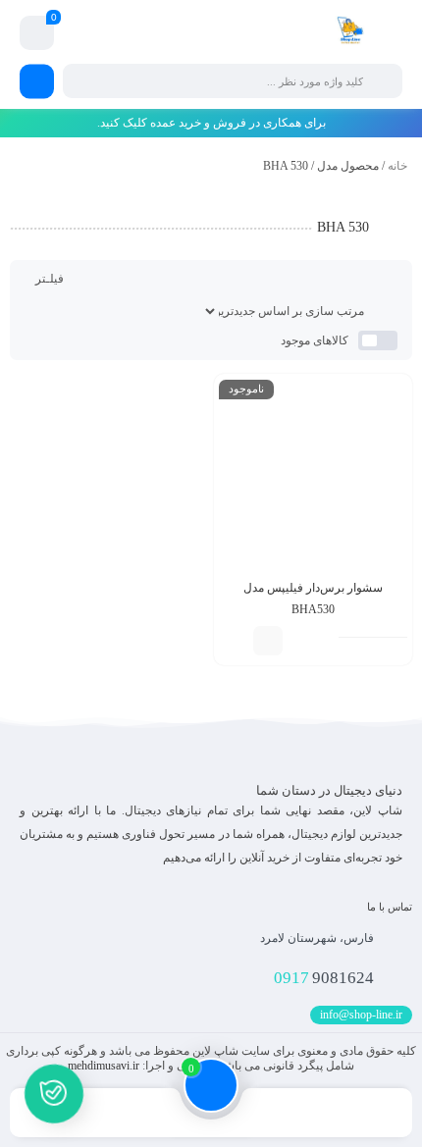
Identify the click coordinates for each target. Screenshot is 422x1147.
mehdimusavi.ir (103, 1065)
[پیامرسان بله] (54, 1096)
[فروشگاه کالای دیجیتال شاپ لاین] (350, 33)
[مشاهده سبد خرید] (37, 33)
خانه (397, 166)
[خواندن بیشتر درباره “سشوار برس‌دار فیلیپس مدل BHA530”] (268, 640)
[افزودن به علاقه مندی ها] (238, 640)
